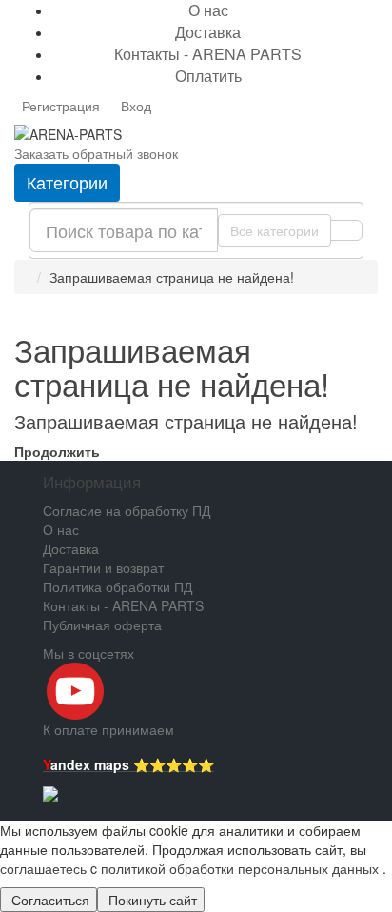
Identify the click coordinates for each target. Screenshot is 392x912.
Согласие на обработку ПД (126, 510)
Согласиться (48, 899)
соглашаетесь (45, 868)
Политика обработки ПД (117, 586)
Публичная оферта (102, 624)
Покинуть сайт (151, 899)
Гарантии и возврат (103, 567)
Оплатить (208, 76)
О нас (61, 529)
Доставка (208, 32)
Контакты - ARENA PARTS (208, 54)
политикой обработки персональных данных (240, 868)
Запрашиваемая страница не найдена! (171, 277)
